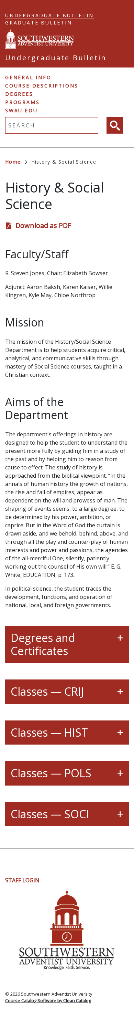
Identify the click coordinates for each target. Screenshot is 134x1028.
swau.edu (21, 110)
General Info (28, 77)
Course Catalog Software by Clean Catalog (48, 1000)
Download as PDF (43, 225)
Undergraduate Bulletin (49, 15)
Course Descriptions (41, 85)
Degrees (19, 94)
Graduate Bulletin (38, 22)
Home (13, 161)
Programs (22, 102)
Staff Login (22, 880)
